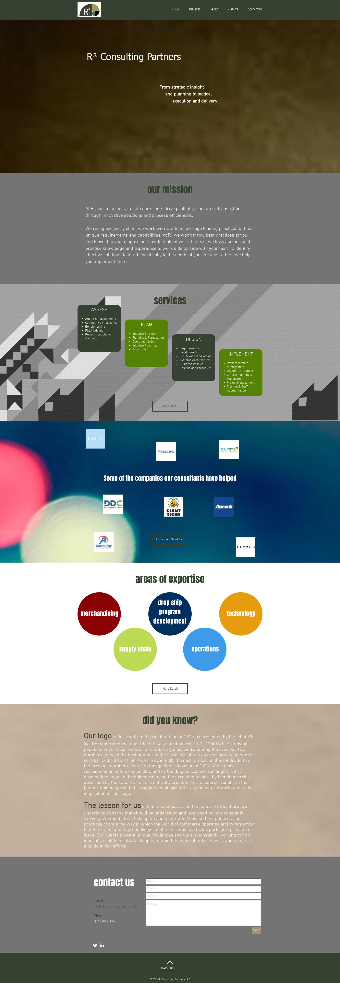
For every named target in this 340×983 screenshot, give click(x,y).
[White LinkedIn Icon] (102, 945)
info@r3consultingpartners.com (115, 907)
